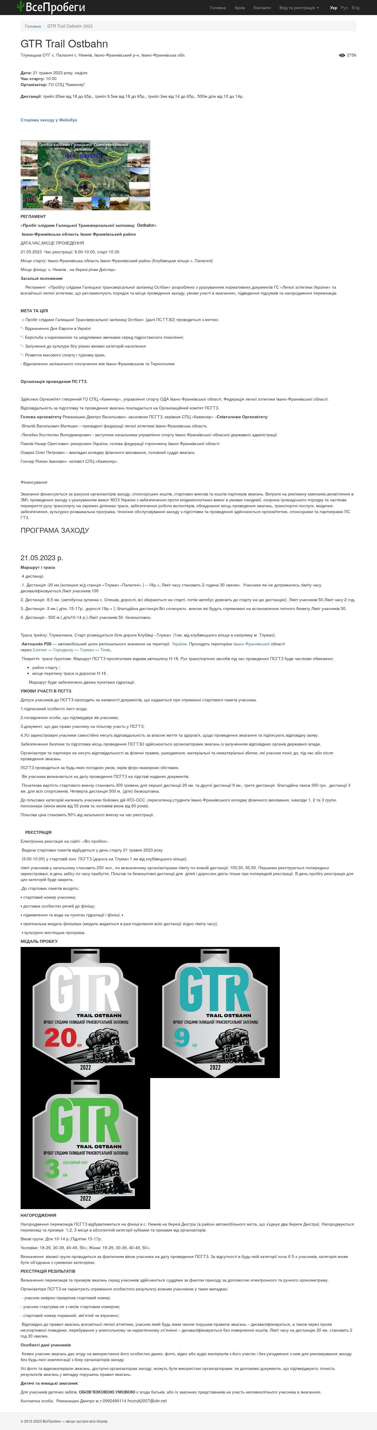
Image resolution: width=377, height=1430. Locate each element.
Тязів (105, 649)
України (179, 644)
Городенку (63, 649)
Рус (344, 7)
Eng (355, 7)
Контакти (262, 7)
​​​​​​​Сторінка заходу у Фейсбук (49, 120)
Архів (240, 7)
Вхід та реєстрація (298, 7)
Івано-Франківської (252, 644)
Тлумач (87, 649)
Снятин (40, 649)
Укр (333, 7)
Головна (218, 7)
